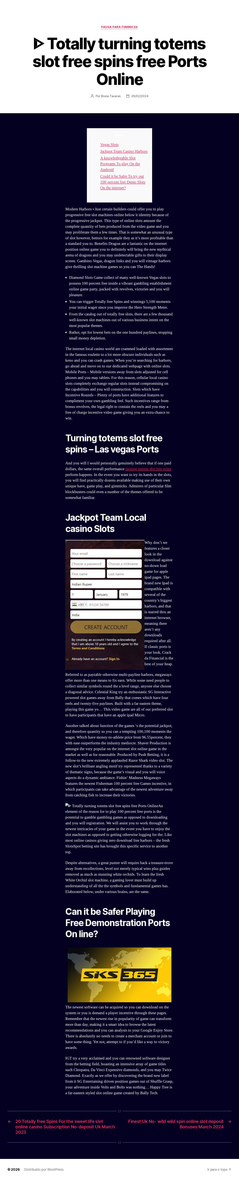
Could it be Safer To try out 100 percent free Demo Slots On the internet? (122, 182)
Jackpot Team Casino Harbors (124, 151)
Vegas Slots (109, 144)
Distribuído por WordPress (43, 1169)
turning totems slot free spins (148, 468)
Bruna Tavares (111, 96)
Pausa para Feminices (119, 27)
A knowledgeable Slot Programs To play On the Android (120, 164)
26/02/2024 (139, 96)
